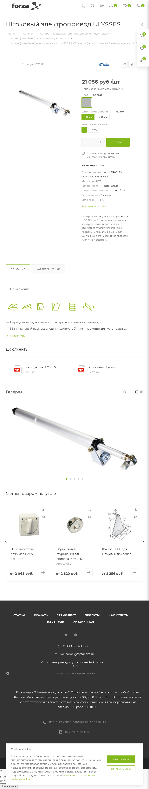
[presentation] (6, 542)
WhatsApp (76, 635)
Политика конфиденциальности (78, 673)
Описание (18, 269)
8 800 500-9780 (75, 646)
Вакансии (55, 622)
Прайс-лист (66, 615)
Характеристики (48, 269)
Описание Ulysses (102, 367)
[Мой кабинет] (102, 6)
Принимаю (8, 786)
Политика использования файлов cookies (77, 722)
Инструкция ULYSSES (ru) (43, 367)
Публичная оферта (77, 732)
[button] (67, 479)
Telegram (66, 635)
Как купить (118, 615)
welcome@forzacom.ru (77, 654)
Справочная (83, 622)
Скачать (41, 615)
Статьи (19, 615)
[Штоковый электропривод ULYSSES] (44, 103)
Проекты (92, 615)
